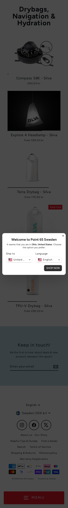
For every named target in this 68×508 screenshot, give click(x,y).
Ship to (10, 253)
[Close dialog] (63, 236)
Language (42, 253)
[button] (19, 260)
